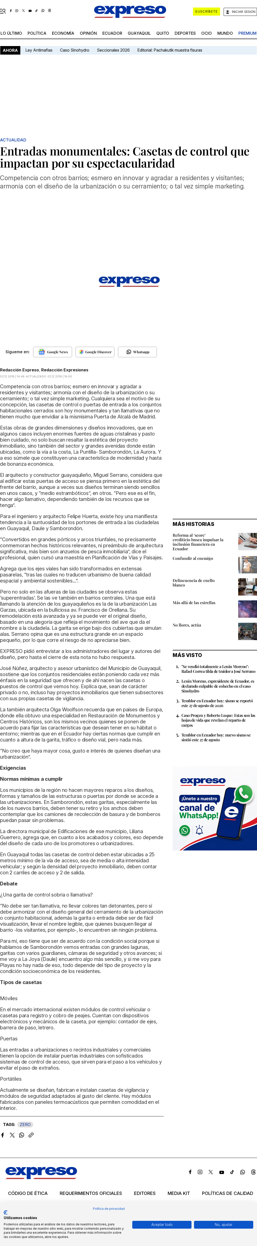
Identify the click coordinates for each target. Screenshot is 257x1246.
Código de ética (28, 1193)
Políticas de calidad (227, 1193)
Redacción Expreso (19, 370)
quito (162, 33)
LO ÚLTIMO (11, 33)
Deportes (185, 33)
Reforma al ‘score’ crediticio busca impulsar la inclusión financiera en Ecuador (198, 541)
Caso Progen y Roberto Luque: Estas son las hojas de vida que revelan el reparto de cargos (218, 720)
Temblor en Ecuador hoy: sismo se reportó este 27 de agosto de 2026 (217, 703)
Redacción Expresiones (64, 370)
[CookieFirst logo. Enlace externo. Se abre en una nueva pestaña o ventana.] (6, 1212)
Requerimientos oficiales (91, 1193)
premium (247, 33)
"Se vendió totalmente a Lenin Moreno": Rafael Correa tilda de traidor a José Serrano (218, 669)
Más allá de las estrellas (194, 602)
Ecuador (112, 33)
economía (63, 33)
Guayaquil (139, 33)
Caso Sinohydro (74, 50)
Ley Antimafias (38, 50)
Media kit (179, 1193)
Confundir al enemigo (193, 558)
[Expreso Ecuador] (41, 1177)
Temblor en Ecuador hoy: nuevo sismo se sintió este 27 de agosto (215, 737)
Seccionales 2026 (113, 50)
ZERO (25, 1124)
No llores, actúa (187, 625)
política (37, 33)
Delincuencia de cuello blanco (194, 583)
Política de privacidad (109, 1209)
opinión (88, 33)
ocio (206, 33)
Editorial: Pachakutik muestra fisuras (170, 50)
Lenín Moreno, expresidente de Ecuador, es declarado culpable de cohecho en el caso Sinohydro (217, 685)
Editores (145, 1193)
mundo (225, 33)
